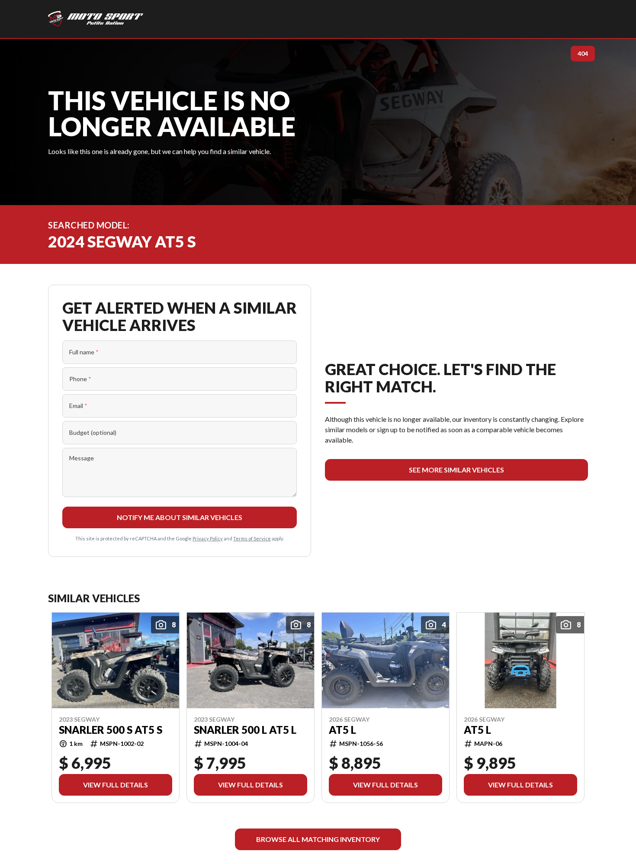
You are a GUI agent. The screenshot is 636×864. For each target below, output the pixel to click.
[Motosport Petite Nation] (95, 19)
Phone (80, 378)
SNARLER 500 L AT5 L (245, 729)
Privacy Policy (208, 538)
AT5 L (342, 729)
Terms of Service (252, 538)
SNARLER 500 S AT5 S (110, 729)
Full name (84, 352)
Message (81, 458)
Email (78, 405)
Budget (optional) (92, 432)
